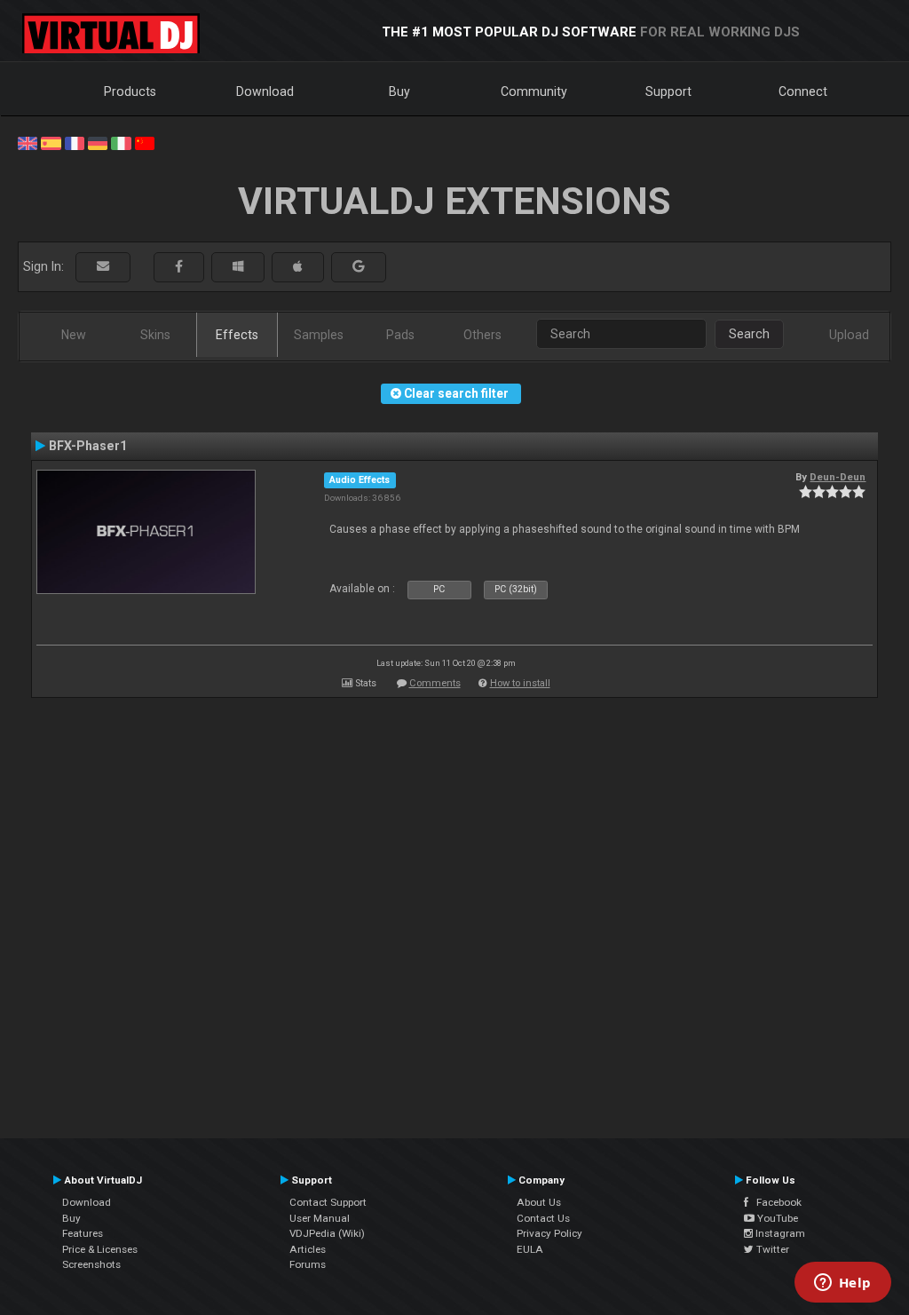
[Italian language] (120, 142)
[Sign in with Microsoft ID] (238, 266)
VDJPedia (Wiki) (327, 1233)
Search (749, 334)
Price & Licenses (100, 1249)
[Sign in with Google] (358, 266)
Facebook (775, 1202)
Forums (307, 1264)
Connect (803, 91)
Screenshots (91, 1264)
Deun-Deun (838, 477)
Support (668, 91)
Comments (435, 683)
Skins (155, 335)
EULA (530, 1249)
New (73, 335)
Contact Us (543, 1218)
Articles (307, 1249)
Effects (237, 335)
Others (482, 335)
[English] (27, 142)
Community (534, 91)
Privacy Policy (549, 1233)
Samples (319, 335)
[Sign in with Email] (102, 266)
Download (265, 91)
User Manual (319, 1218)
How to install (520, 683)
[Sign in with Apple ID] (298, 266)
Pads (400, 335)
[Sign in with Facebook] (179, 266)
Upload (849, 335)
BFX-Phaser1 (88, 446)
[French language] (74, 142)
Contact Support (328, 1202)
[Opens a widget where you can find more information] (842, 1284)
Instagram (779, 1233)
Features (82, 1233)
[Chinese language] (144, 142)
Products (130, 91)
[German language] (97, 142)
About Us (539, 1202)
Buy (399, 91)
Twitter (771, 1249)
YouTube (776, 1218)
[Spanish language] (50, 142)
